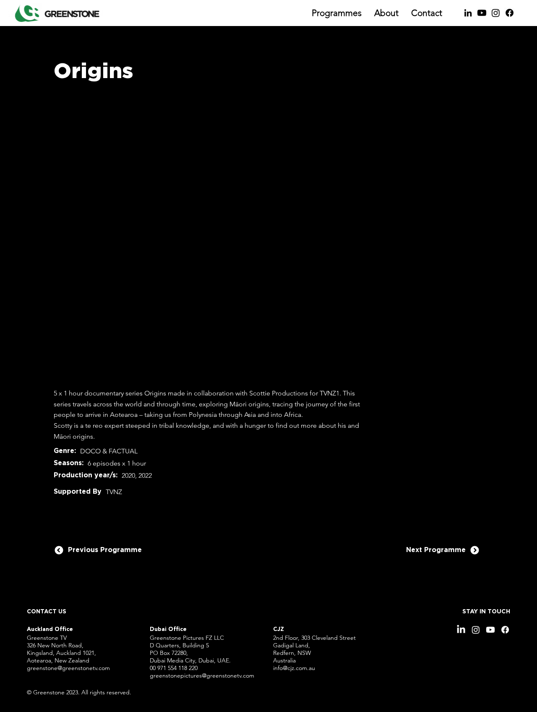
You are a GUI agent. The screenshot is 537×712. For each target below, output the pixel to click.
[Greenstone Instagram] (476, 630)
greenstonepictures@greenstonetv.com (202, 675)
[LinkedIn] (468, 13)
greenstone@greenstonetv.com (68, 668)
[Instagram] (495, 13)
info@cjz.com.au (294, 668)
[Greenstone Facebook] (509, 13)
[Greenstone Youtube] (482, 13)
